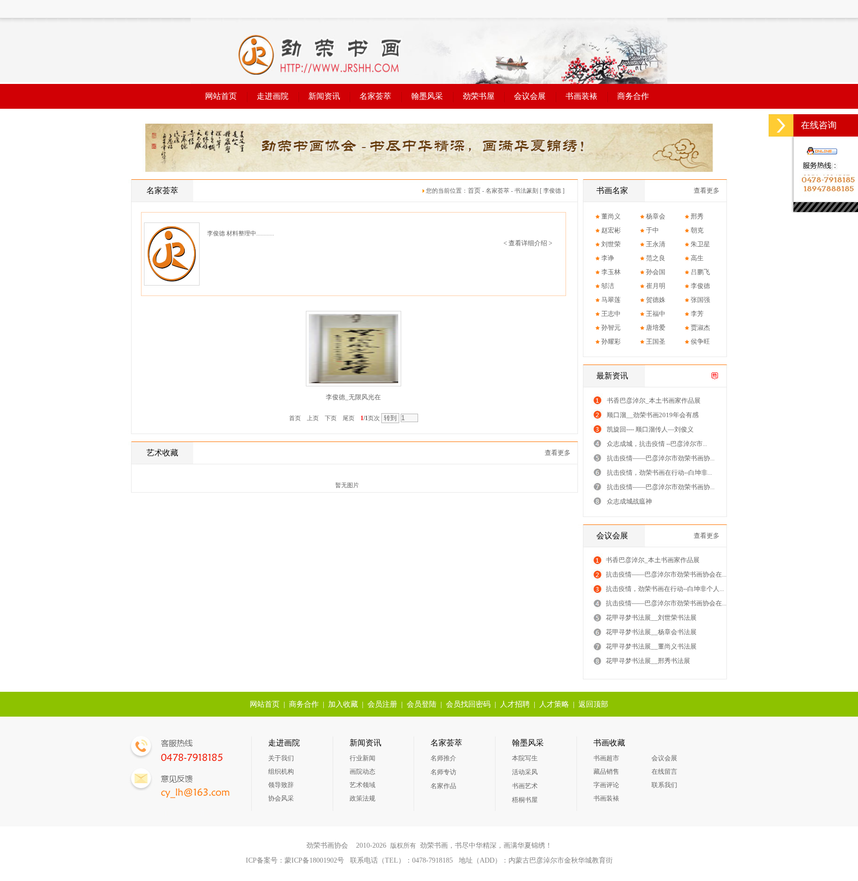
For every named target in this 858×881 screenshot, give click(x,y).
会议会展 (530, 96)
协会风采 (281, 798)
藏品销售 (606, 771)
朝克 (697, 230)
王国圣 (655, 341)
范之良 (655, 258)
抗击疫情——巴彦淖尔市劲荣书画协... (661, 458)
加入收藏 (343, 704)
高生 (697, 258)
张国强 (700, 299)
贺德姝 (655, 299)
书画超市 (606, 758)
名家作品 (443, 786)
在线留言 (664, 771)
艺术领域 (362, 785)
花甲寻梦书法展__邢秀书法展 (648, 660)
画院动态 (362, 771)
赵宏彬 (611, 230)
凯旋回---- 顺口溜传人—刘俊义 (650, 429)
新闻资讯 (324, 96)
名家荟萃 (375, 96)
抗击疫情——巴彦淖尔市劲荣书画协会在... (666, 574)
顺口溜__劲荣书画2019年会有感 (653, 415)
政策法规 (362, 798)
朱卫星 (700, 244)
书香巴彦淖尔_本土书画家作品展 (654, 400)
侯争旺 (700, 341)
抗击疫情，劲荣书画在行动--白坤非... (659, 472)
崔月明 (655, 286)
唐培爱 (655, 327)
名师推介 (443, 758)
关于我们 (281, 758)
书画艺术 (525, 786)
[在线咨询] (781, 125)
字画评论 (606, 785)
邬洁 (607, 286)
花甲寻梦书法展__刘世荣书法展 (651, 617)
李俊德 (700, 286)
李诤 (607, 258)
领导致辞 (281, 785)
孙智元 (611, 327)
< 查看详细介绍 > (527, 243)
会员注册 (382, 704)
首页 (474, 190)
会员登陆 (421, 704)
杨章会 (655, 216)
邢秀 (697, 216)
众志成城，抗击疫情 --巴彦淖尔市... (657, 443)
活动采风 (525, 772)
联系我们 (664, 785)
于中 (652, 230)
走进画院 (272, 96)
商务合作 (633, 96)
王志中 (611, 313)
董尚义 (611, 216)
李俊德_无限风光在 (353, 397)
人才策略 (554, 704)
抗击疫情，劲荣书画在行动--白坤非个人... (665, 588)
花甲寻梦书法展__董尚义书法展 (651, 646)
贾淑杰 (700, 327)
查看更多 (558, 452)
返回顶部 (593, 704)
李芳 (697, 313)
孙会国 (655, 272)
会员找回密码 (468, 704)
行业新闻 (362, 758)
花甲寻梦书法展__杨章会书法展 (651, 632)
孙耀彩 (611, 341)
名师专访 (443, 772)
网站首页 (221, 96)
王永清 (655, 244)
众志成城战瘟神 (629, 501)
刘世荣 (611, 244)
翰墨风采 (427, 96)
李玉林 (611, 272)
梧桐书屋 (525, 800)
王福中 (655, 313)
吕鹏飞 (700, 272)
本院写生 (525, 758)
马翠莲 (611, 299)
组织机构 (281, 771)
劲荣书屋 (479, 96)
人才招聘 (515, 704)
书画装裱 (581, 96)
